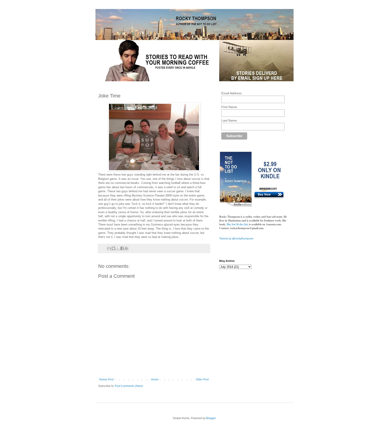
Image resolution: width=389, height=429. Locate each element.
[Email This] (109, 248)
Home (154, 379)
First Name (229, 107)
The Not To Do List (237, 224)
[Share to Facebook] (122, 248)
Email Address (231, 93)
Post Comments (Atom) (129, 386)
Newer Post (106, 379)
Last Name (229, 120)
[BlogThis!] (113, 248)
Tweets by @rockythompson (236, 238)
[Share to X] (117, 248)
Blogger (211, 418)
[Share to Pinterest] (126, 248)
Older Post (202, 379)
